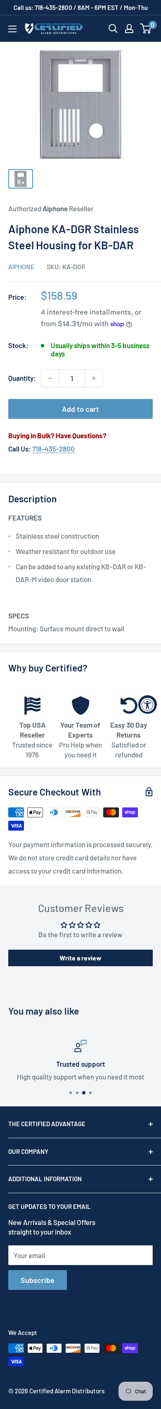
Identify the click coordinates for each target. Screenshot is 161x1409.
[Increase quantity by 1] (93, 378)
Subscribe (37, 1280)
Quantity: (22, 378)
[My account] (129, 28)
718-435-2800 (53, 448)
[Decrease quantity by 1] (50, 378)
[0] (146, 28)
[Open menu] (12, 29)
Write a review (80, 958)
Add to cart (80, 408)
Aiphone (21, 266)
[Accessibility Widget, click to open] (147, 704)
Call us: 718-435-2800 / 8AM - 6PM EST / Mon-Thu (81, 7)
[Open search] (113, 28)
